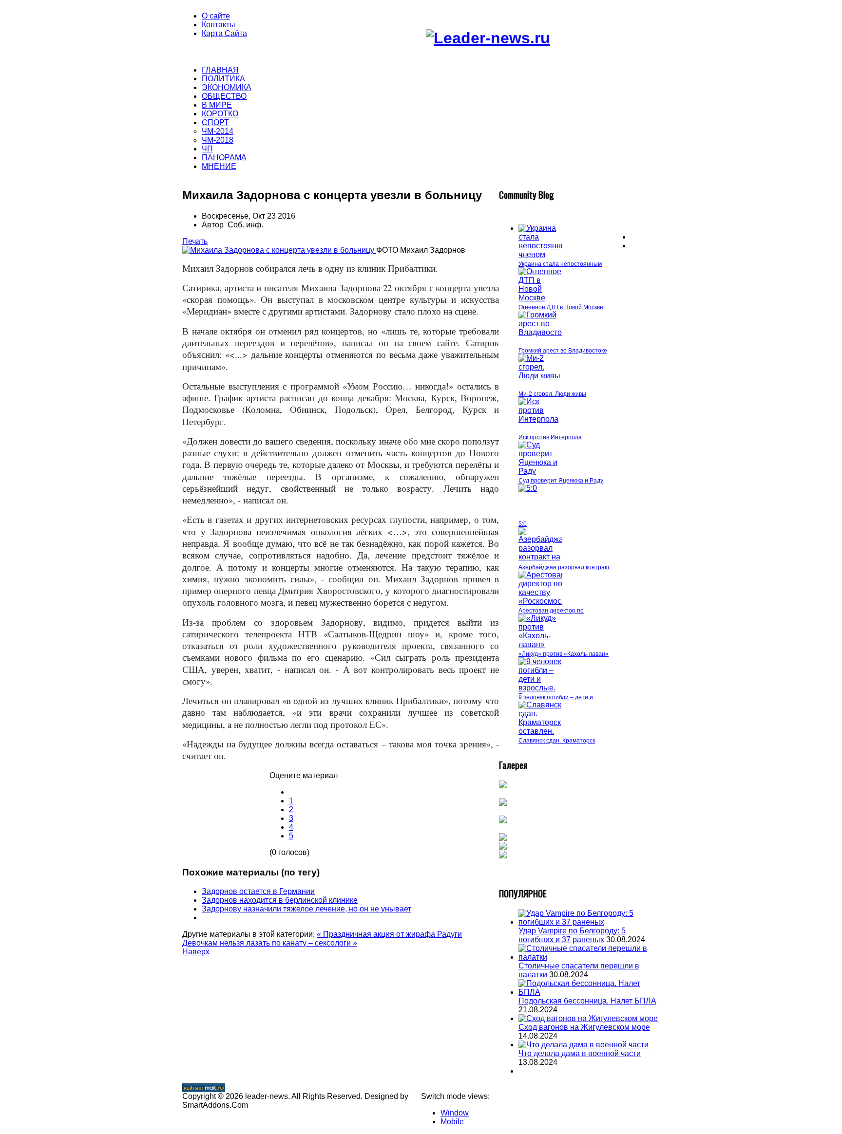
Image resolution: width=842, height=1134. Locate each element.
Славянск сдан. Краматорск (556, 740)
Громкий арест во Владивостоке (562, 350)
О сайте (216, 16)
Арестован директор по (551, 610)
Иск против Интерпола (550, 437)
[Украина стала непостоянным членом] (545, 254)
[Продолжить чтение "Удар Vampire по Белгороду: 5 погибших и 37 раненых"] (589, 922)
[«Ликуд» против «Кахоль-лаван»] (540, 644)
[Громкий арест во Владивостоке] (544, 332)
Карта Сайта (224, 33)
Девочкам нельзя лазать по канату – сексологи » (269, 943)
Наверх (196, 952)
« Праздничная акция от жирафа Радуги (389, 934)
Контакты (218, 24)
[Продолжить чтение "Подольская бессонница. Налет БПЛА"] (589, 992)
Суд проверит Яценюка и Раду (560, 480)
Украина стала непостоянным (560, 263)
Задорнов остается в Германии (258, 891)
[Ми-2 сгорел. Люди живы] (540, 376)
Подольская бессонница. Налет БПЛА (587, 1001)
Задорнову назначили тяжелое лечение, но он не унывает (306, 909)
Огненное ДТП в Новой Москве (560, 307)
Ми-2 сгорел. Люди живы (552, 393)
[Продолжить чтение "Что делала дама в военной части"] (583, 1045)
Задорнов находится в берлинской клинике (280, 900)
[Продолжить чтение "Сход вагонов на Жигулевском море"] (588, 1018)
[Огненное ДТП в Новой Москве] (540, 298)
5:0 (522, 524)
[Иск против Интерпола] (540, 419)
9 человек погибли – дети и (555, 697)
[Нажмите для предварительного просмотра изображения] (279, 250)
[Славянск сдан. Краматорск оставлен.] (540, 731)
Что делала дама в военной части (579, 1053)
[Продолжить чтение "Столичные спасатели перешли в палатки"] (589, 957)
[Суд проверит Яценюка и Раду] (540, 471)
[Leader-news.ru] (488, 38)
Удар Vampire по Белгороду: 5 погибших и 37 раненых (572, 935)
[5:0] (527, 488)
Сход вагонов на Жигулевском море (584, 1027)
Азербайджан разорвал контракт (564, 567)
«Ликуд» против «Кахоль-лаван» (563, 654)
